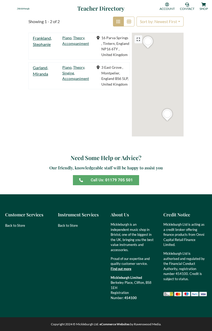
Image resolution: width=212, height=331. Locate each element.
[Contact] (187, 4)
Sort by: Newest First (158, 21)
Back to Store (15, 225)
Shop (204, 9)
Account (167, 9)
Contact (187, 9)
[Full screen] (138, 39)
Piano (67, 38)
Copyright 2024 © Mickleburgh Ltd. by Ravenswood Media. (106, 324)
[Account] (167, 4)
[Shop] (204, 4)
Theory (78, 38)
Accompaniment (75, 43)
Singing (68, 73)
